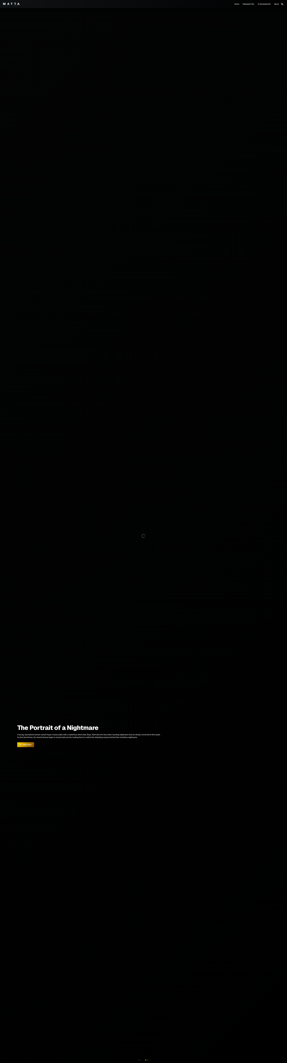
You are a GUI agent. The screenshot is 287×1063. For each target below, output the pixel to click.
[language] (282, 4)
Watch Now (27, 745)
